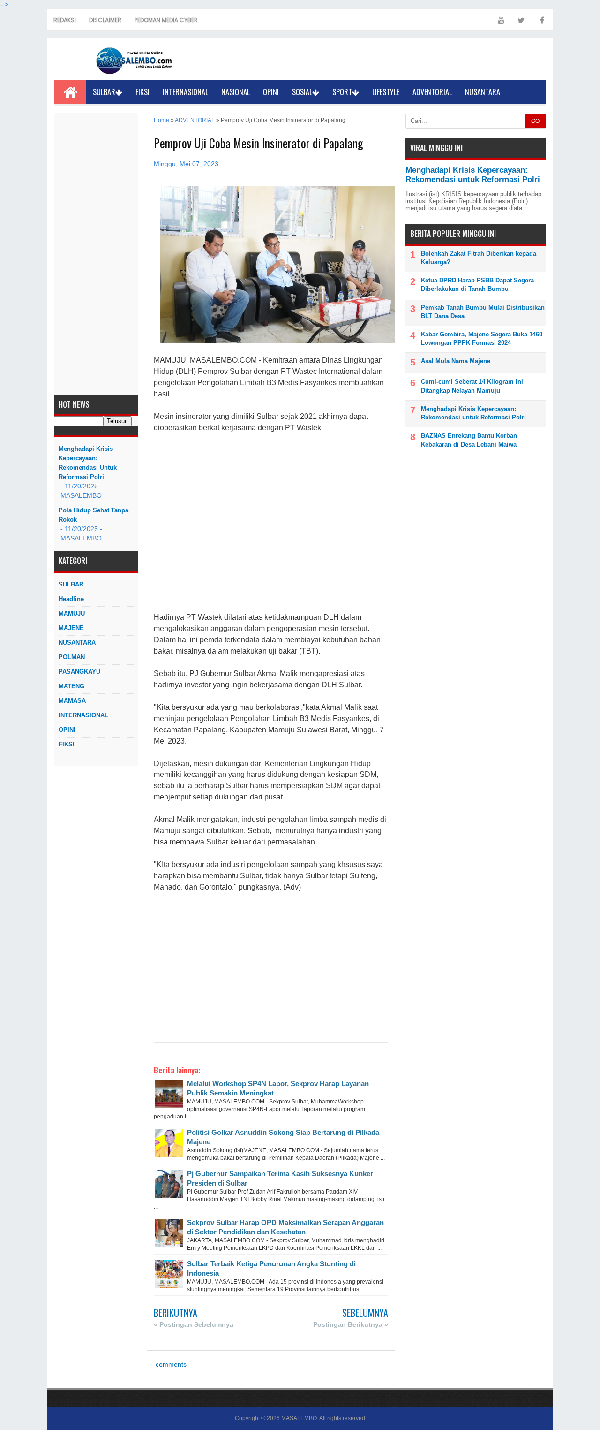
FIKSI (142, 92)
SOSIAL (302, 92)
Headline (71, 598)
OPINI (271, 92)
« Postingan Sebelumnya (193, 1324)
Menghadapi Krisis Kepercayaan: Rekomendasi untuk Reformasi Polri (88, 462)
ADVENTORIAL (432, 92)
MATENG (71, 686)
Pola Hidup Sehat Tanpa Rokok (93, 515)
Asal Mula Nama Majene (455, 361)
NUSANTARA (482, 92)
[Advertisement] (96, 254)
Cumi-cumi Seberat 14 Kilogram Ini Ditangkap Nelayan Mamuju (472, 386)
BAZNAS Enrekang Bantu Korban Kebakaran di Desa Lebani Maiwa (469, 440)
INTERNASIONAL (185, 92)
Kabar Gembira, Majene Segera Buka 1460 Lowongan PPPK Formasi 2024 (481, 338)
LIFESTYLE (385, 92)
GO (535, 121)
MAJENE (71, 627)
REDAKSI (64, 20)
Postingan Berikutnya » (350, 1324)
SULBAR (104, 92)
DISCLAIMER (105, 20)
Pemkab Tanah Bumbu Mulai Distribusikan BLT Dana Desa (483, 311)
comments (170, 1364)
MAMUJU (72, 613)
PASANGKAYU (79, 671)
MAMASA (72, 700)
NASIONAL (235, 92)
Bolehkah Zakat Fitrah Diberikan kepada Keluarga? (478, 258)
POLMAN (72, 657)
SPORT (342, 92)
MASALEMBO (299, 1418)
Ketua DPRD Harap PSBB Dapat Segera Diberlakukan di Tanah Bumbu (477, 284)
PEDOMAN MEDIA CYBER (166, 20)
